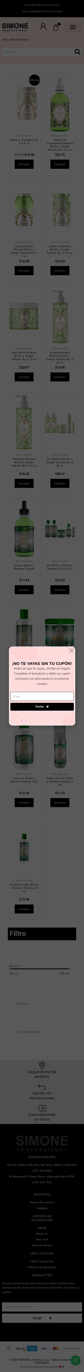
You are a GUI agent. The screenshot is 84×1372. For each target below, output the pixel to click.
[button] (71, 650)
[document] (42, 686)
